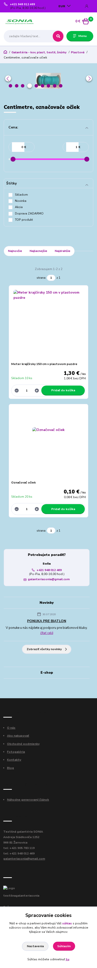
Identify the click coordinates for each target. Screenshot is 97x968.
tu (67, 959)
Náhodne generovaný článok (28, 800)
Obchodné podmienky (23, 744)
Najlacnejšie (38, 251)
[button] (8, 78)
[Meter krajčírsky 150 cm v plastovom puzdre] (48, 325)
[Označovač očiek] (48, 443)
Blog (10, 768)
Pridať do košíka (63, 390)
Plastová (77, 52)
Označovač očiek (23, 482)
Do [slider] (86, 159)
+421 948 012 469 (22, 4)
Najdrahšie (62, 251)
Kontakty (14, 760)
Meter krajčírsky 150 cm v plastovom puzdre (44, 364)
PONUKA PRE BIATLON (46, 621)
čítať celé (46, 633)
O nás (11, 728)
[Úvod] (19, 21)
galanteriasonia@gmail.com (49, 579)
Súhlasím (64, 946)
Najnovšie (15, 251)
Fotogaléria (16, 752)
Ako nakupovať (18, 736)
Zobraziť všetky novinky (44, 649)
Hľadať (58, 36)
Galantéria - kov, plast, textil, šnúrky (38, 52)
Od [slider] (12, 159)
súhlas (67, 923)
